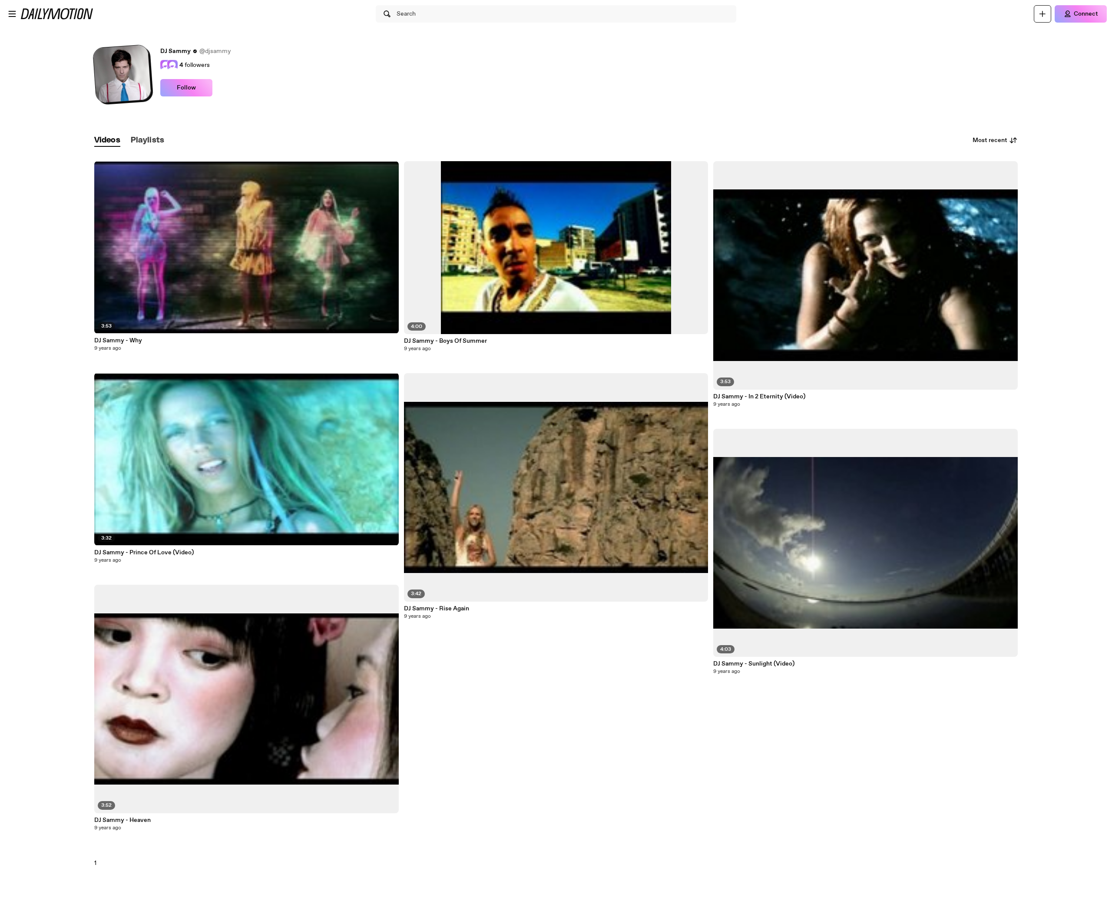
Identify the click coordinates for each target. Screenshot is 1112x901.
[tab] (107, 140)
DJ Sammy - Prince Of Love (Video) (144, 552)
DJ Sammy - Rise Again (436, 608)
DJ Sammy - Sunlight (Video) (753, 663)
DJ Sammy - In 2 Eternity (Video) (759, 396)
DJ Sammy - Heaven (122, 820)
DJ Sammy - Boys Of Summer (445, 341)
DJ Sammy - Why (118, 340)
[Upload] (1042, 14)
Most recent (990, 140)
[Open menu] (12, 14)
